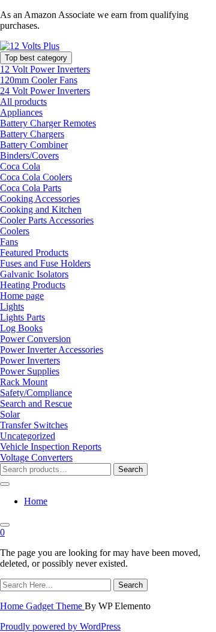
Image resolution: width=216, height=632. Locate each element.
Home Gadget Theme (42, 606)
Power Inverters (30, 360)
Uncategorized (27, 436)
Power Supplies (29, 371)
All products (23, 101)
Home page (22, 296)
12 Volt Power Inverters (45, 69)
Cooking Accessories (40, 198)
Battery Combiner (34, 145)
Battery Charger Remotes (48, 123)
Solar (10, 414)
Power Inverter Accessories (51, 349)
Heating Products (32, 285)
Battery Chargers (32, 134)
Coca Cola (20, 166)
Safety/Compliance (36, 393)
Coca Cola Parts (30, 188)
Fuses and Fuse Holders (45, 263)
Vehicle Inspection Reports (50, 447)
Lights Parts (22, 317)
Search (130, 469)
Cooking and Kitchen (41, 209)
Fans (9, 242)
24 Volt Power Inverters (45, 91)
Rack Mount (23, 382)
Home (35, 501)
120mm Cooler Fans (38, 80)
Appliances (21, 112)
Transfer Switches (34, 425)
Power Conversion (35, 339)
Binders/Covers (29, 155)
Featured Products (34, 252)
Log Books (21, 328)
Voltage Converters (36, 457)
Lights (12, 306)
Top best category (36, 57)
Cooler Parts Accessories (47, 220)
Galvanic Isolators (34, 274)
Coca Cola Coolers (36, 177)
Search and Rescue (36, 403)
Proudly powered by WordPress (60, 626)
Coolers (14, 231)
